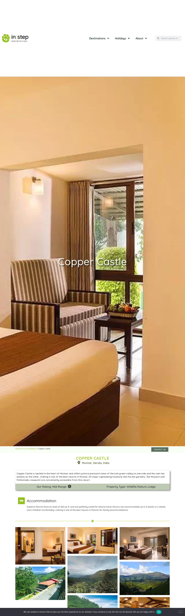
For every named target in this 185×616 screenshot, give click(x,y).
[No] (180, 612)
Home (17, 448)
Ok (159, 612)
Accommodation (29, 448)
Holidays (120, 38)
